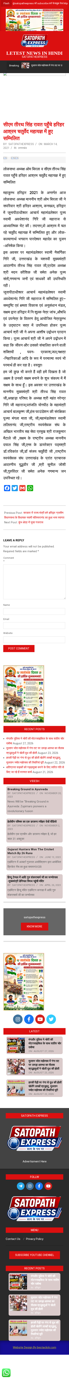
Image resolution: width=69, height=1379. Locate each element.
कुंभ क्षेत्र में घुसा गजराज (30, 522)
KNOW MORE (34, 926)
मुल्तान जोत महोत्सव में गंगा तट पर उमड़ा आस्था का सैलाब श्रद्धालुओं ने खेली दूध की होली (44, 1064)
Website (7, 633)
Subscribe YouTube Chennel (34, 1255)
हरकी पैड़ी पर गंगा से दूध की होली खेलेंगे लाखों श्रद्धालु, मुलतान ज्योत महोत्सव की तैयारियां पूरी (45, 1086)
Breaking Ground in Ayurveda (27, 789)
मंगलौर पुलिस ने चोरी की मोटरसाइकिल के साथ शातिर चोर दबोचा (45, 1043)
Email (6, 619)
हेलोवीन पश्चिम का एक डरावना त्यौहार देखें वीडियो (32, 821)
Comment (8, 559)
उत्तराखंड (22, 147)
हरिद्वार (38, 1287)
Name (6, 604)
